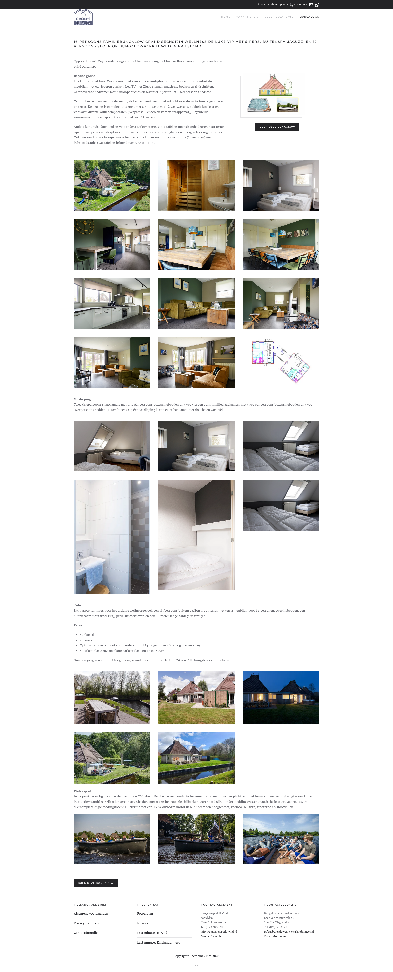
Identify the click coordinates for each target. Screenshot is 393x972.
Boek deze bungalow (277, 126)
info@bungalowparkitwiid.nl (219, 931)
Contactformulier (86, 932)
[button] (196, 966)
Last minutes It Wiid (152, 932)
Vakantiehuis (247, 16)
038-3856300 (300, 4)
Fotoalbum (145, 913)
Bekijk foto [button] (112, 185)
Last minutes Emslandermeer (158, 942)
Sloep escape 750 (279, 16)
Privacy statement (87, 923)
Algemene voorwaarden (91, 913)
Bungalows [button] (309, 16)
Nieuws (142, 923)
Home (225, 16)
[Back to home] (83, 17)
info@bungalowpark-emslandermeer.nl (289, 931)
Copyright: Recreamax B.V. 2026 (196, 956)
